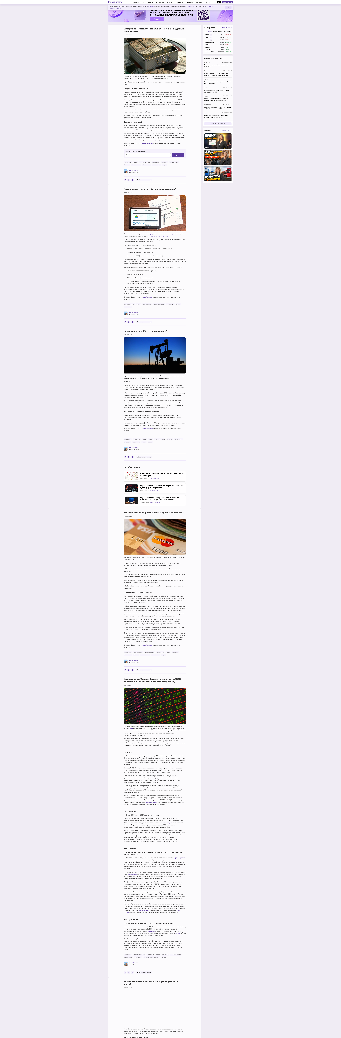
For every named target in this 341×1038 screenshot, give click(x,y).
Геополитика (207, 104)
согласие (150, 6)
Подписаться (178, 155)
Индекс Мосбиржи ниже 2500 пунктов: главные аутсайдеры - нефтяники (161, 486)
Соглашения (190, 6)
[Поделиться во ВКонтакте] (132, 180)
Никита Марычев (133, 170)
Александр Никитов (155, 502)
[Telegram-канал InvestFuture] (170, 14)
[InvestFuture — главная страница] (115, 2)
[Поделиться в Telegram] (125, 180)
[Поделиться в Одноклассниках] (128, 180)
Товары (206, 71)
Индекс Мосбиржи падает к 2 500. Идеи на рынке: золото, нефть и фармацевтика (159, 499)
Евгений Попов (155, 478)
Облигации (207, 62)
